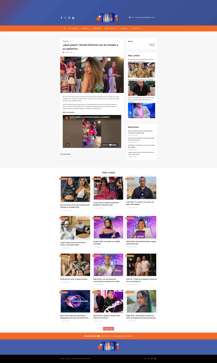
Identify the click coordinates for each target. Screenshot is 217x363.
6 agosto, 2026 (132, 246)
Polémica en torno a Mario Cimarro (74, 279)
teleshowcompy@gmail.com (144, 17)
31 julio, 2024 (69, 52)
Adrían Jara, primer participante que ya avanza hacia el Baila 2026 (140, 60)
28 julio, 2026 (99, 321)
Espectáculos (110, 28)
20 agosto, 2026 (66, 210)
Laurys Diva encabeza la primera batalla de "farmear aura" (141, 139)
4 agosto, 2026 (99, 284)
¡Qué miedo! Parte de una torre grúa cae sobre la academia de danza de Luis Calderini (141, 100)
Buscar (130, 41)
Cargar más (108, 328)
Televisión (97, 28)
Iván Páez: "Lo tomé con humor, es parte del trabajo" (141, 146)
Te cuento (123, 28)
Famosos (85, 28)
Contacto (135, 28)
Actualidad (73, 28)
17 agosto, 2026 (99, 208)
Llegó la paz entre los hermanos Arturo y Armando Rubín (141, 153)
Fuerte (72, 41)
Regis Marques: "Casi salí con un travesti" (141, 79)
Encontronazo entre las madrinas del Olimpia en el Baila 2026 (140, 132)
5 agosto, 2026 (66, 282)
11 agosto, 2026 (66, 248)
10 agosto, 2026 (99, 246)
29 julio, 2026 (66, 321)
